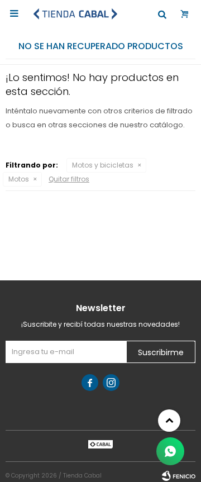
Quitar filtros (69, 179)
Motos (18, 179)
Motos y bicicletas (102, 165)
